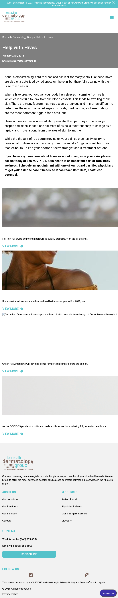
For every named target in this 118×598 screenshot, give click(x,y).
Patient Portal (69, 499)
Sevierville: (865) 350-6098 (17, 545)
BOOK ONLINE (29, 554)
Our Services (9, 513)
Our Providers (10, 506)
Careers (6, 520)
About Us (9, 492)
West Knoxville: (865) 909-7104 (19, 539)
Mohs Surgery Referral (74, 513)
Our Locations (10, 499)
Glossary (66, 520)
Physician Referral (71, 506)
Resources (69, 492)
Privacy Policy (10, 594)
